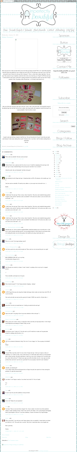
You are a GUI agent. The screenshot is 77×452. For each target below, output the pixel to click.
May (57, 168)
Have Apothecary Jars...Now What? (62, 195)
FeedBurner (66, 115)
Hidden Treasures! (7, 37)
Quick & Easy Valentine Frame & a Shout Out (64, 191)
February (57, 174)
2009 (55, 153)
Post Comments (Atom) (13, 440)
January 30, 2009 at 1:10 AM (14, 403)
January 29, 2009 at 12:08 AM (14, 159)
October (57, 159)
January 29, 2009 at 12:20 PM (14, 315)
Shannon (7, 303)
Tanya (6, 390)
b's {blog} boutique (43, 450)
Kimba (6, 176)
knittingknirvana (8, 311)
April (57, 170)
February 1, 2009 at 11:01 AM (14, 431)
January (57, 176)
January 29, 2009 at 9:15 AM (14, 251)
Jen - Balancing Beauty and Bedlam (13, 227)
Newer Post (4, 437)
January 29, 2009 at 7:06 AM (14, 172)
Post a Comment (5, 435)
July (57, 164)
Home (26, 437)
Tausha (6, 350)
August (57, 162)
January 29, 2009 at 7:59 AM (14, 189)
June (57, 166)
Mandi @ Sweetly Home (10, 319)
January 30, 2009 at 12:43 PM (14, 414)
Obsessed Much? (58, 205)
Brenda (6, 398)
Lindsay (7, 239)
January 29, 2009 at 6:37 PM (14, 394)
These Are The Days (9, 255)
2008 (55, 208)
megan (6, 339)
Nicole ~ (7, 418)
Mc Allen (7, 329)
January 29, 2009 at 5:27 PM (14, 386)
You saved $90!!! (58, 203)
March (57, 172)
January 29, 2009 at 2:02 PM (14, 347)
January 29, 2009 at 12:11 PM (14, 307)
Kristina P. (7, 154)
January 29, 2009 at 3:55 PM (14, 373)
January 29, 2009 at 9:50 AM (14, 261)
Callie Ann (7, 265)
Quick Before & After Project (61, 201)
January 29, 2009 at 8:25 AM (14, 212)
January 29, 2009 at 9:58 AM (14, 278)
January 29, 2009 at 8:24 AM (14, 200)
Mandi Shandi (8, 162)
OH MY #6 (7, 377)
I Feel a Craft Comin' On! (60, 193)
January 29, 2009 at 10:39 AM (14, 286)
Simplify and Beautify (59, 189)
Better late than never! (59, 197)
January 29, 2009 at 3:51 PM (14, 362)
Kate (6, 406)
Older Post (48, 437)
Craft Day (57, 183)
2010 (55, 151)
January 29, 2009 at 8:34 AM (14, 235)
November (58, 157)
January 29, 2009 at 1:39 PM (14, 325)
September (58, 161)
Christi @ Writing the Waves (11, 247)
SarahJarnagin (8, 281)
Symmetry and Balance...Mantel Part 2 (63, 187)
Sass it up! (57, 185)
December (58, 155)
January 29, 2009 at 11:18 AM (14, 299)
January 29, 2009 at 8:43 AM (14, 243)
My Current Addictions (60, 199)
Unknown (7, 192)
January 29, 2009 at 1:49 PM (14, 335)
